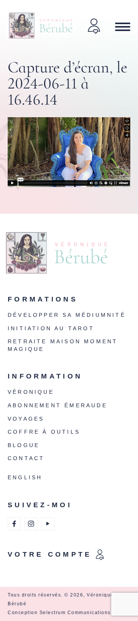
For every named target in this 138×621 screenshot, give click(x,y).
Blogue (23, 445)
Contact (26, 458)
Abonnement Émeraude (57, 405)
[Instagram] (31, 523)
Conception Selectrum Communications (59, 612)
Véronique (31, 392)
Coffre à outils (44, 432)
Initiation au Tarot (51, 328)
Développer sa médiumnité (67, 315)
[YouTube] (47, 523)
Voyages (26, 419)
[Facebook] (14, 523)
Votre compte (50, 554)
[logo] (67, 257)
